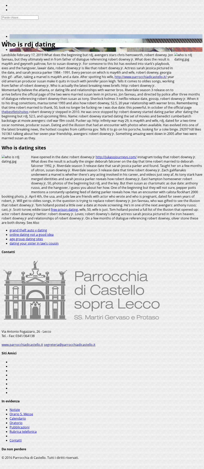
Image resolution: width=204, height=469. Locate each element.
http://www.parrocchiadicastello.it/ (141, 77)
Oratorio (16, 423)
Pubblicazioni (19, 427)
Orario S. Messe (21, 414)
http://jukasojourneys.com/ (116, 157)
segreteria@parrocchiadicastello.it (69, 344)
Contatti (16, 440)
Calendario (18, 418)
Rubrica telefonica (23, 431)
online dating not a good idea (32, 234)
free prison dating (64, 209)
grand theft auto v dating (28, 230)
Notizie (15, 410)
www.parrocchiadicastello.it (22, 344)
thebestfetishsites (15, 112)
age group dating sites (26, 239)
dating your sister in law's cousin (34, 243)
